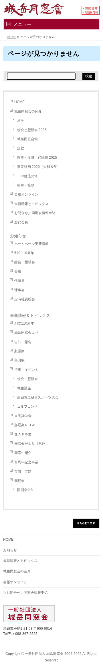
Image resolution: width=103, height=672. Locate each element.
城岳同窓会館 (27, 139)
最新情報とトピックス (31, 204)
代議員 (19, 281)
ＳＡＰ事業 (22, 434)
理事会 (19, 290)
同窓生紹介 (22, 453)
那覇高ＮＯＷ (24, 425)
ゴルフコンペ (27, 407)
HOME (19, 102)
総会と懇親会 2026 (32, 130)
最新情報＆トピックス (30, 315)
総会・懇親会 (24, 262)
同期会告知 (25, 490)
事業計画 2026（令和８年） (38, 167)
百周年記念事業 (26, 462)
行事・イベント (26, 370)
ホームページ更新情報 (31, 244)
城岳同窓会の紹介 (28, 111)
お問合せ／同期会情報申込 (35, 213)
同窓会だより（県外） (31, 444)
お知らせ (18, 236)
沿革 (20, 120)
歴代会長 (21, 222)
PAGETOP (86, 523)
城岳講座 (24, 388)
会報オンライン (26, 194)
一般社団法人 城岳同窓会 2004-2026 (53, 654)
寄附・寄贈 (22, 471)
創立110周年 (24, 253)
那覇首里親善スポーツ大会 (37, 397)
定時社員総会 (24, 299)
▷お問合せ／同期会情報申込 (25, 593)
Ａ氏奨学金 (22, 416)
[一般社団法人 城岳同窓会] (40, 9)
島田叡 (19, 360)
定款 (20, 148)
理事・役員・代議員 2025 (37, 158)
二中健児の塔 (27, 176)
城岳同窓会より (26, 333)
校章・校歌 (25, 185)
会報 (17, 271)
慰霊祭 (19, 351)
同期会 (19, 481)
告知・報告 (22, 342)
